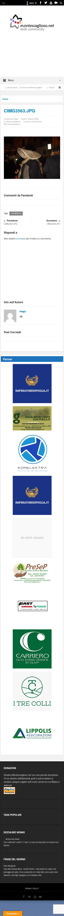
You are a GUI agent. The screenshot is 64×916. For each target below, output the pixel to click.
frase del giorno (10, 866)
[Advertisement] (32, 51)
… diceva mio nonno (11, 839)
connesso (21, 238)
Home (5, 99)
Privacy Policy (32, 888)
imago (22, 311)
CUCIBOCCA (16, 213)
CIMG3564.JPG (53, 222)
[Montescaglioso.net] (32, 22)
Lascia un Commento (32, 121)
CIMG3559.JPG (11, 222)
